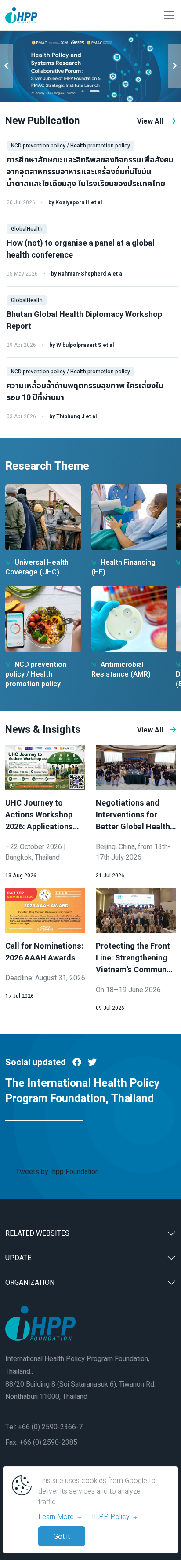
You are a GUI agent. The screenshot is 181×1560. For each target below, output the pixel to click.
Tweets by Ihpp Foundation (57, 1171)
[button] (83, 91)
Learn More (57, 1517)
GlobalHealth (27, 229)
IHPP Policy (112, 1517)
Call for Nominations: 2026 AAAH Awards (44, 952)
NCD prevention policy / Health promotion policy (70, 146)
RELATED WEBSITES (37, 1233)
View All (150, 121)
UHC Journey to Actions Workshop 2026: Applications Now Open (39, 821)
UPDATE (18, 1258)
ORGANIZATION (29, 1282)
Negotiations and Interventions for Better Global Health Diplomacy (133, 821)
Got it (62, 1536)
